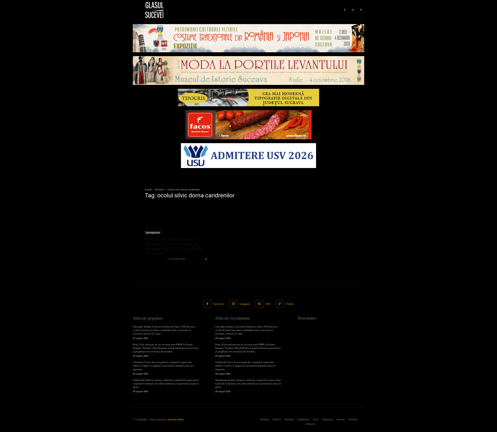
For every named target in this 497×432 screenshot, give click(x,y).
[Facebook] (344, 10)
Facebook (219, 303)
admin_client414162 (155, 258)
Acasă (148, 189)
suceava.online (176, 419)
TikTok (290, 303)
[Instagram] (353, 10)
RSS (268, 303)
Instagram (245, 303)
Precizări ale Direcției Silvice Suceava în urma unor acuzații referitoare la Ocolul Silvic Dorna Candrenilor (173, 246)
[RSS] (259, 304)
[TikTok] (279, 304)
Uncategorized (153, 232)
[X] (361, 10)
